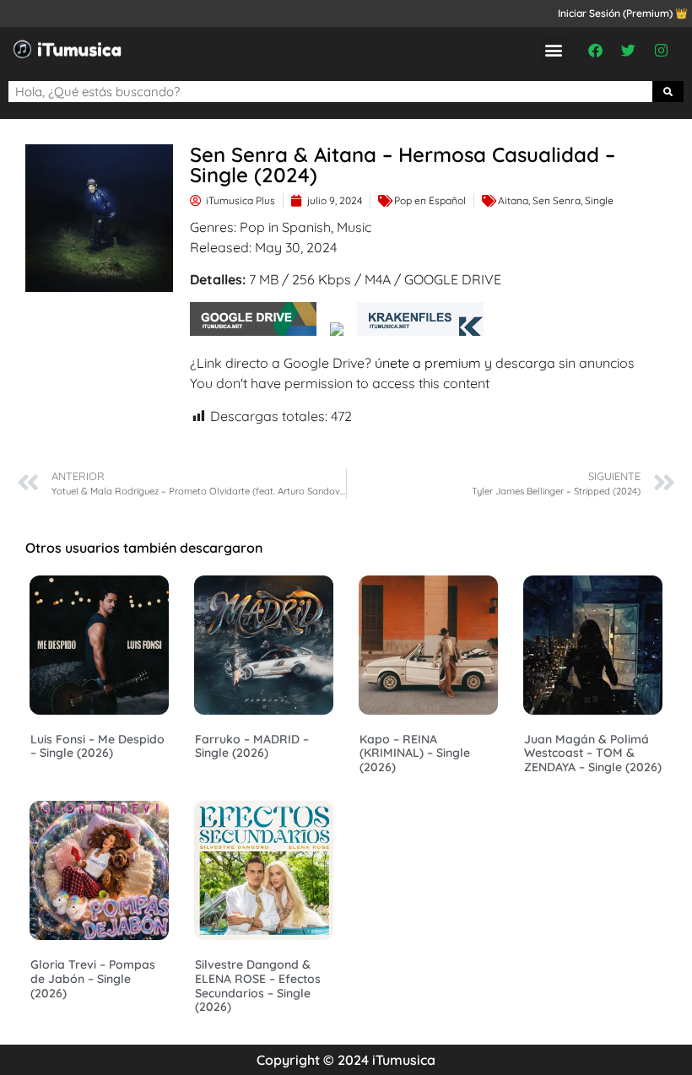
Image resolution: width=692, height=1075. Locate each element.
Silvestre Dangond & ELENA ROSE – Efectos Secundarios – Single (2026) (258, 985)
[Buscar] (668, 91)
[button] (554, 49)
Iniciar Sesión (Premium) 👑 (623, 13)
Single (599, 200)
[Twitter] (628, 49)
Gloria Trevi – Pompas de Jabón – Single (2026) (92, 979)
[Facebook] (595, 49)
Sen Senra (557, 200)
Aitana (513, 200)
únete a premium (428, 362)
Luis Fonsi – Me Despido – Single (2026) (97, 746)
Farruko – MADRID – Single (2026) (252, 746)
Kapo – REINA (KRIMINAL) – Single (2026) (415, 753)
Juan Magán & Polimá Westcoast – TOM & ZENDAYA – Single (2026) (593, 753)
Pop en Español (430, 200)
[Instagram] (661, 49)
